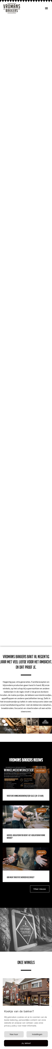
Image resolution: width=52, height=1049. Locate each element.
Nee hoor (14, 1034)
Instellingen (37, 1034)
